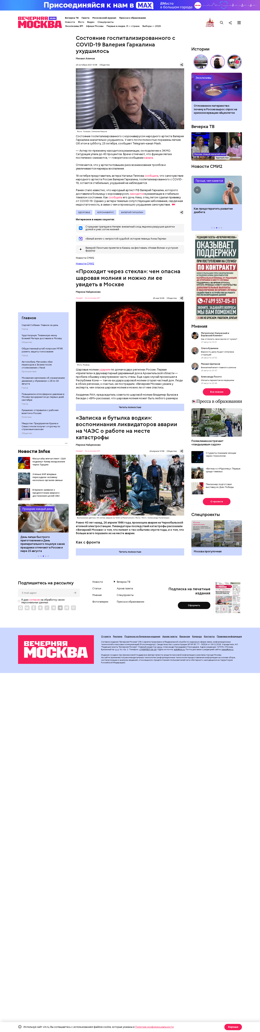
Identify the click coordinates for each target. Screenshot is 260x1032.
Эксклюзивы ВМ (74, 26)
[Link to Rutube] (66, 607)
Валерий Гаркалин (132, 212)
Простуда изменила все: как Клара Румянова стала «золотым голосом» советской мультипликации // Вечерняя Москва (234, 62)
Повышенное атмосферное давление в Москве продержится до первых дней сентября (43, 397)
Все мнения (216, 391)
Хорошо (233, 1027)
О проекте (216, 501)
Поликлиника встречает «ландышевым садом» (207, 442)
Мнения (199, 326)
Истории (200, 49)
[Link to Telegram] (53, 607)
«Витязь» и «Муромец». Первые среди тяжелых (223, 470)
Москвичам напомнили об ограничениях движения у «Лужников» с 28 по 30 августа (43, 380)
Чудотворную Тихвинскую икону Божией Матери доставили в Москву (42, 337)
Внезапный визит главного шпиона (218, 367)
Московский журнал (104, 17)
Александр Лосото (211, 377)
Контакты (209, 636)
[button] (24, 518)
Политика (26, 417)
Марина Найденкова (88, 291)
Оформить (194, 605)
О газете (106, 636)
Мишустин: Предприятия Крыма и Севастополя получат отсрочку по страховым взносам (41, 426)
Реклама (117, 636)
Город (25, 329)
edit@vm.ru (179, 649)
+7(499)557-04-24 (147, 649)
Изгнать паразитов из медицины (217, 380)
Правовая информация (229, 636)
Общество (27, 342)
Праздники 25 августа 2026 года (43, 518)
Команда (197, 636)
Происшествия (29, 371)
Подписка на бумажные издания (142, 636)
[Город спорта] (210, 23)
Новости (70, 22)
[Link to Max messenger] (20, 607)
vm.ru (159, 647)
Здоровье (84, 212)
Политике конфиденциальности (154, 1027)
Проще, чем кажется (209, 180)
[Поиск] (221, 23)
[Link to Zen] (40, 607)
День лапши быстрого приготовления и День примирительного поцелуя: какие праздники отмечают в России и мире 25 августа (42, 544)
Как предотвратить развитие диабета (216, 190)
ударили (104, 369)
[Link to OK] (33, 607)
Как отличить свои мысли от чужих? (219, 339)
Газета (85, 17)
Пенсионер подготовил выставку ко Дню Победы (220, 486)
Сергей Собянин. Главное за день (40, 325)
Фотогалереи (100, 602)
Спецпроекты (106, 22)
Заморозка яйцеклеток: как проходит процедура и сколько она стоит (216, 87)
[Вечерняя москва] (56, 649)
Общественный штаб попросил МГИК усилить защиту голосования (42, 350)
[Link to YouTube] (47, 607)
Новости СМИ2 (85, 263)
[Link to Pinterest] (73, 607)
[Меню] (239, 23)
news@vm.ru (227, 649)
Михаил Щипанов (210, 364)
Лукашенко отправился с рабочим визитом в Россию (40, 412)
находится (137, 194)
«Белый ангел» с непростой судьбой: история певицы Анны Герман (217, 62)
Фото (81, 22)
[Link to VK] (27, 607)
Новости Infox (34, 451)
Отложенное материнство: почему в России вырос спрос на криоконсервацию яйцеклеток (215, 109)
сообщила (151, 176)
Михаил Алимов (85, 58)
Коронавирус (105, 212)
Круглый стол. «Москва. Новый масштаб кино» (216, 146)
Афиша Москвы (95, 26)
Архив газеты (125, 588)
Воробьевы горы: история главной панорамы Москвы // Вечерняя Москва (200, 62)
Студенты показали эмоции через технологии (221, 455)
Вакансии (185, 636)
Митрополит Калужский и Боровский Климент (215, 334)
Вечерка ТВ (72, 17)
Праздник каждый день (37, 509)
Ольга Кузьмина (210, 348)
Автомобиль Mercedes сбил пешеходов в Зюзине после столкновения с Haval (37, 364)
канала (148, 158)
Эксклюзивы (203, 77)
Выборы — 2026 (151, 26)
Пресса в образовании (132, 17)
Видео (90, 22)
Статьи (96, 588)
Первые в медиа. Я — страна (123, 26)
